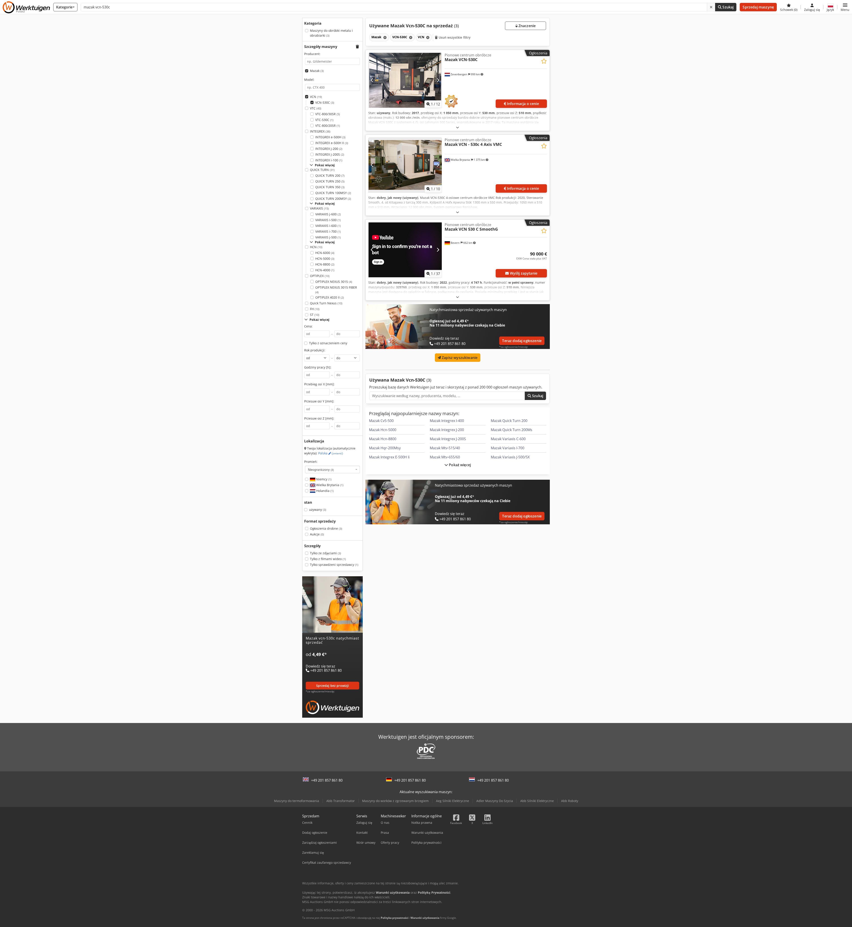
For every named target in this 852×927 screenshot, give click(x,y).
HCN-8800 (324, 264)
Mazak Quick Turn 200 (509, 420)
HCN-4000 (324, 270)
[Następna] (438, 80)
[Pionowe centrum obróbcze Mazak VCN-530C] (405, 80)
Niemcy (323, 479)
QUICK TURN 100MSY (333, 193)
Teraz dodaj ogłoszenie (522, 340)
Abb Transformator (340, 801)
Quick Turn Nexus (326, 303)
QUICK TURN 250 (330, 181)
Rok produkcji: (314, 350)
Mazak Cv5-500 (381, 420)
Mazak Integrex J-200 (447, 429)
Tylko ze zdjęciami (325, 553)
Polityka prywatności (394, 918)
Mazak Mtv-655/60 (445, 457)
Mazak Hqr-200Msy (385, 448)
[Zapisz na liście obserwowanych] (544, 61)
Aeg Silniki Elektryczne (452, 801)
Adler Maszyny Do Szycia (494, 801)
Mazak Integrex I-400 (447, 420)
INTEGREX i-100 (328, 160)
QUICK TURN (322, 170)
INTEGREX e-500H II (331, 143)
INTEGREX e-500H (330, 137)
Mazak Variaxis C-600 (508, 438)
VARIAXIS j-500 (328, 237)
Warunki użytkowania (424, 918)
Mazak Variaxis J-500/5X (510, 457)
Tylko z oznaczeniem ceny (328, 343)
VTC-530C (324, 120)
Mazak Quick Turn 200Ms (511, 429)
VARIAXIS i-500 (328, 220)
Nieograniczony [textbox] (321, 469)
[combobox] (332, 469)
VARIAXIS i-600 (328, 226)
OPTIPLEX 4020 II (329, 297)
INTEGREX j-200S (329, 154)
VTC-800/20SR (327, 125)
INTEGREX (320, 131)
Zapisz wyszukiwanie (459, 357)
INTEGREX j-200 (328, 149)
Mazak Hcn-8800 (382, 438)
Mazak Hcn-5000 (382, 429)
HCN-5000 (324, 258)
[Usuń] (711, 7)
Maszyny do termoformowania (296, 801)
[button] (845, 7)
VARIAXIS (319, 208)
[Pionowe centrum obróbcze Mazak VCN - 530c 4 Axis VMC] (405, 165)
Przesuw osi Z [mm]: (319, 418)
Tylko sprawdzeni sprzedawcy (334, 565)
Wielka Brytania (329, 485)
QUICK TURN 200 (330, 175)
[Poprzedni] (372, 80)
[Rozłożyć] (457, 127)
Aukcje (317, 534)
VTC (315, 108)
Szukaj (728, 7)
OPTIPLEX (319, 276)
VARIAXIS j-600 (328, 214)
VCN (316, 97)
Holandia (324, 491)
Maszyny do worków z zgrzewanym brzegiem (395, 801)
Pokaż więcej (459, 464)
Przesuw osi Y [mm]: (319, 401)
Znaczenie (527, 25)
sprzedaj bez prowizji (332, 685)
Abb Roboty (569, 801)
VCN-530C (324, 102)
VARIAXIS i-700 (328, 231)
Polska (330, 453)
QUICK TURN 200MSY (333, 198)
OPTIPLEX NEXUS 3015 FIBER (336, 289)
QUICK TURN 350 (330, 187)
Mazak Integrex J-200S (448, 438)
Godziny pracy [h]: (317, 367)
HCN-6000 (324, 253)
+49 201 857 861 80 (327, 780)
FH (315, 309)
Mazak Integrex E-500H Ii (389, 457)
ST (314, 315)
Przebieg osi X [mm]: (319, 384)
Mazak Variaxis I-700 (507, 448)
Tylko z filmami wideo (328, 559)
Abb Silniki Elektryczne (537, 801)
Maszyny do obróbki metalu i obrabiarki (331, 33)
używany (317, 509)
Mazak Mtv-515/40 (445, 448)
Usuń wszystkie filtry (454, 37)
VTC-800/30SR (327, 114)
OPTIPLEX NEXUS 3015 (333, 281)
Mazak (317, 71)
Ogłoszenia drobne (326, 528)
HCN (316, 247)
